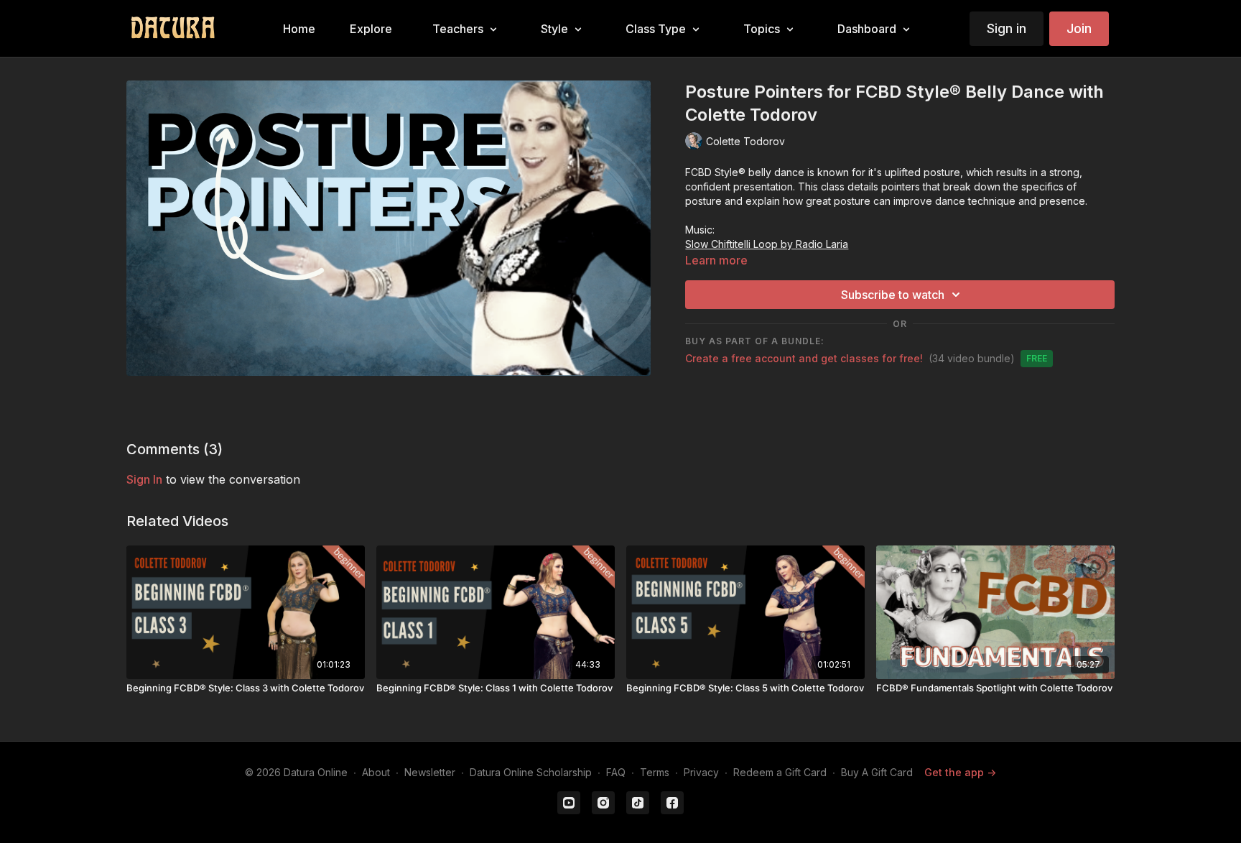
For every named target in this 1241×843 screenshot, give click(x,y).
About (376, 772)
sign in (144, 479)
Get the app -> (960, 772)
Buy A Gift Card (877, 772)
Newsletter (429, 772)
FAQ (616, 772)
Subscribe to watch (892, 294)
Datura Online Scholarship (531, 772)
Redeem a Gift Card (780, 772)
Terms (654, 772)
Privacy (701, 772)
